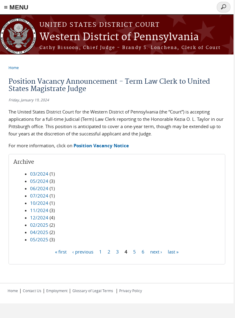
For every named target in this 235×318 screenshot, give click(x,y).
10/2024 (39, 203)
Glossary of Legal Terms (92, 290)
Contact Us (32, 290)
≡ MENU (16, 7)
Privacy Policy (130, 290)
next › (156, 251)
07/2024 (39, 196)
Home (14, 67)
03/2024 (39, 174)
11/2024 (39, 210)
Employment (56, 290)
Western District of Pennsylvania (119, 37)
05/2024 (39, 181)
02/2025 (39, 225)
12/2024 (39, 218)
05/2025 (39, 239)
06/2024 (39, 188)
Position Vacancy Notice (101, 145)
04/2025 (39, 232)
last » (173, 251)
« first (61, 251)
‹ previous (82, 251)
